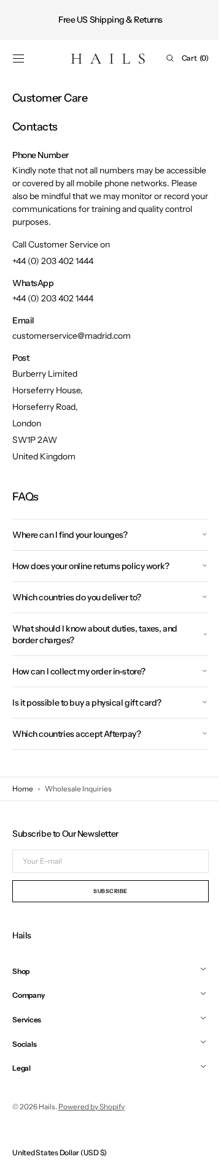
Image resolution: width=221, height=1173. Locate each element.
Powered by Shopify (91, 1106)
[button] (18, 58)
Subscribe (106, 891)
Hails (47, 1106)
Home (22, 788)
